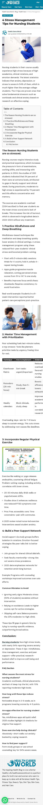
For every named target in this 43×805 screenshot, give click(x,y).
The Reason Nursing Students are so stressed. (20, 116)
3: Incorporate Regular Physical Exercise (18, 134)
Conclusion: (10, 141)
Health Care (7, 15)
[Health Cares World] (13, 2)
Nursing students (10, 642)
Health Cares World (14, 31)
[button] (5, 800)
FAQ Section (13, 144)
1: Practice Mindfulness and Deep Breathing (19, 122)
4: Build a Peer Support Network (18, 138)
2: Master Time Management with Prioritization (19, 128)
